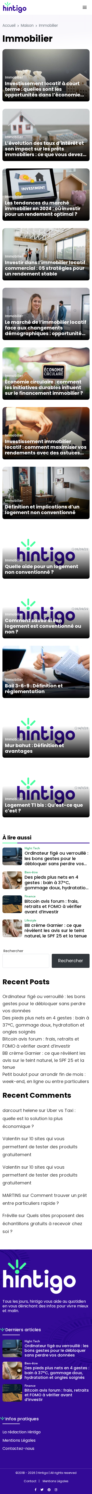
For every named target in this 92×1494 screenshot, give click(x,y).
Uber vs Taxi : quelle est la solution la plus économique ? (39, 1118)
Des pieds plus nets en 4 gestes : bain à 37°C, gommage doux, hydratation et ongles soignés (45, 1025)
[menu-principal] (85, 7)
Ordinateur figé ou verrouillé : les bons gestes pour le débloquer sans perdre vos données (43, 1003)
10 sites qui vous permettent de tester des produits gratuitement (40, 1147)
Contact (30, 1481)
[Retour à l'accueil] (36, 7)
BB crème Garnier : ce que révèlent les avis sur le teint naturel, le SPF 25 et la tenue (44, 1060)
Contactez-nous (18, 1448)
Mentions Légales (19, 1440)
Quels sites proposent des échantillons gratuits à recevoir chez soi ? (43, 1223)
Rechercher (13, 950)
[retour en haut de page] (85, 1467)
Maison (27, 25)
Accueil (8, 25)
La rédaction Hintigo (21, 1432)
